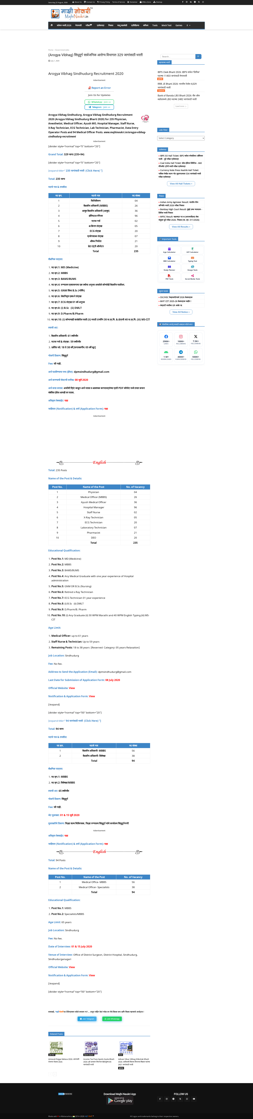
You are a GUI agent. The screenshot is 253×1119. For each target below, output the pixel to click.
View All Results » (181, 226)
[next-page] (55, 1074)
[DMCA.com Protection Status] (65, 1093)
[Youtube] (193, 1099)
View (92, 696)
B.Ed (120, 1055)
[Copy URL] (139, 62)
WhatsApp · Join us (101, 102)
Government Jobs (62, 50)
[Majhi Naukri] (71, 13)
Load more (180, 106)
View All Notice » (181, 312)
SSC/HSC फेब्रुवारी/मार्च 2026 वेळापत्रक (176, 297)
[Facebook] (182, 2)
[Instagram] (186, 2)
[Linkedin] (191, 2)
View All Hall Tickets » (181, 183)
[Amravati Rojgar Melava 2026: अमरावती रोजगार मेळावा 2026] (56, 1048)
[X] (199, 2)
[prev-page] (50, 1074)
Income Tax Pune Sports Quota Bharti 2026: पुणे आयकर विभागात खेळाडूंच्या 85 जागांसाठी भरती (98, 1062)
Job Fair (51, 1055)
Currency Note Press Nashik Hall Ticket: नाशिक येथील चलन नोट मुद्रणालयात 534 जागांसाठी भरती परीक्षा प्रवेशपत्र (180, 173)
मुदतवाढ (121, 1068)
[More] (146, 62)
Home (50, 50)
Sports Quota (88, 1055)
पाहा (106, 408)
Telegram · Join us (101, 107)
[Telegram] (195, 2)
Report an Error (99, 88)
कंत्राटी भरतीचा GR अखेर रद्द (171, 305)
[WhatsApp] (203, 2)
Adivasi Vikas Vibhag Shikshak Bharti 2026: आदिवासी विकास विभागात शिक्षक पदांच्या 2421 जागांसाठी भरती (134, 1062)
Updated (161, 91)
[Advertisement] (150, 13)
